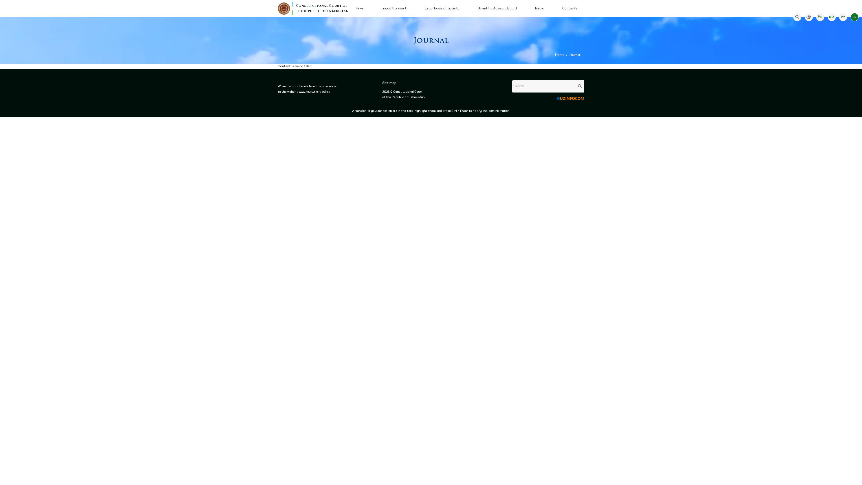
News (360, 8)
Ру (843, 17)
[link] (809, 17)
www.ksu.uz (307, 91)
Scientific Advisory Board (497, 8)
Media (539, 8)
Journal (575, 55)
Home (559, 55)
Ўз (820, 17)
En (855, 17)
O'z (831, 17)
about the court (394, 8)
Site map (389, 83)
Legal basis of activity (442, 8)
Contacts (569, 8)
